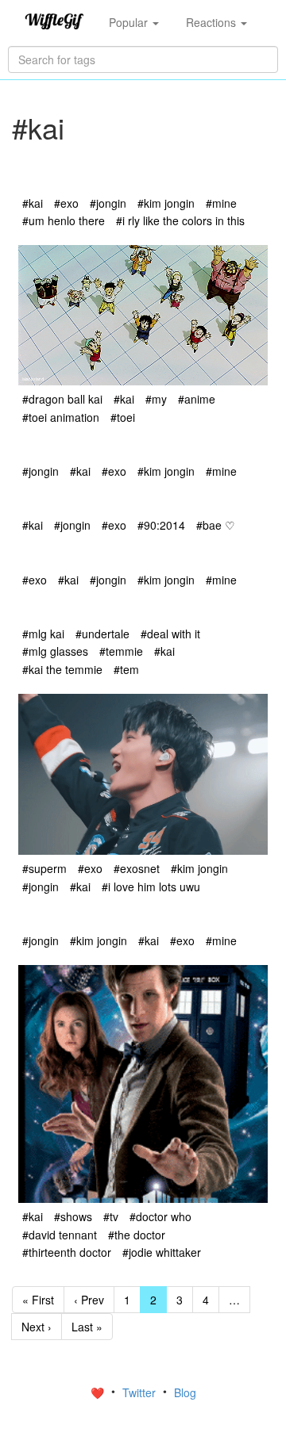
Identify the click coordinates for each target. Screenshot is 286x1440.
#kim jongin (166, 203)
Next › (36, 1327)
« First (38, 1300)
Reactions (212, 22)
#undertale (102, 633)
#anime (196, 399)
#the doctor (136, 1235)
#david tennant (59, 1235)
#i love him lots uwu (151, 886)
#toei (122, 417)
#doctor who (160, 1216)
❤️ (99, 1392)
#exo (66, 203)
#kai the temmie (62, 669)
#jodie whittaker (161, 1252)
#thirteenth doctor (66, 1252)
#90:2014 (161, 525)
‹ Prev (89, 1300)
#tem (126, 669)
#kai (32, 203)
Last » (87, 1327)
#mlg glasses (55, 651)
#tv (110, 1216)
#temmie (121, 651)
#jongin (108, 203)
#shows (73, 1216)
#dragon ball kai (62, 399)
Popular (130, 22)
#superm (44, 868)
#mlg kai (43, 633)
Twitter (140, 1392)
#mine (221, 203)
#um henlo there (63, 220)
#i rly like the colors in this (180, 220)
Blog (185, 1392)
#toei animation (60, 417)
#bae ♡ (215, 525)
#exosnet (137, 868)
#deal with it (170, 633)
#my (156, 399)
